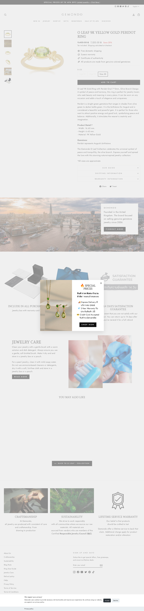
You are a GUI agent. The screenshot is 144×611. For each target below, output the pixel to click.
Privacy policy (28, 609)
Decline (115, 600)
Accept (107, 600)
